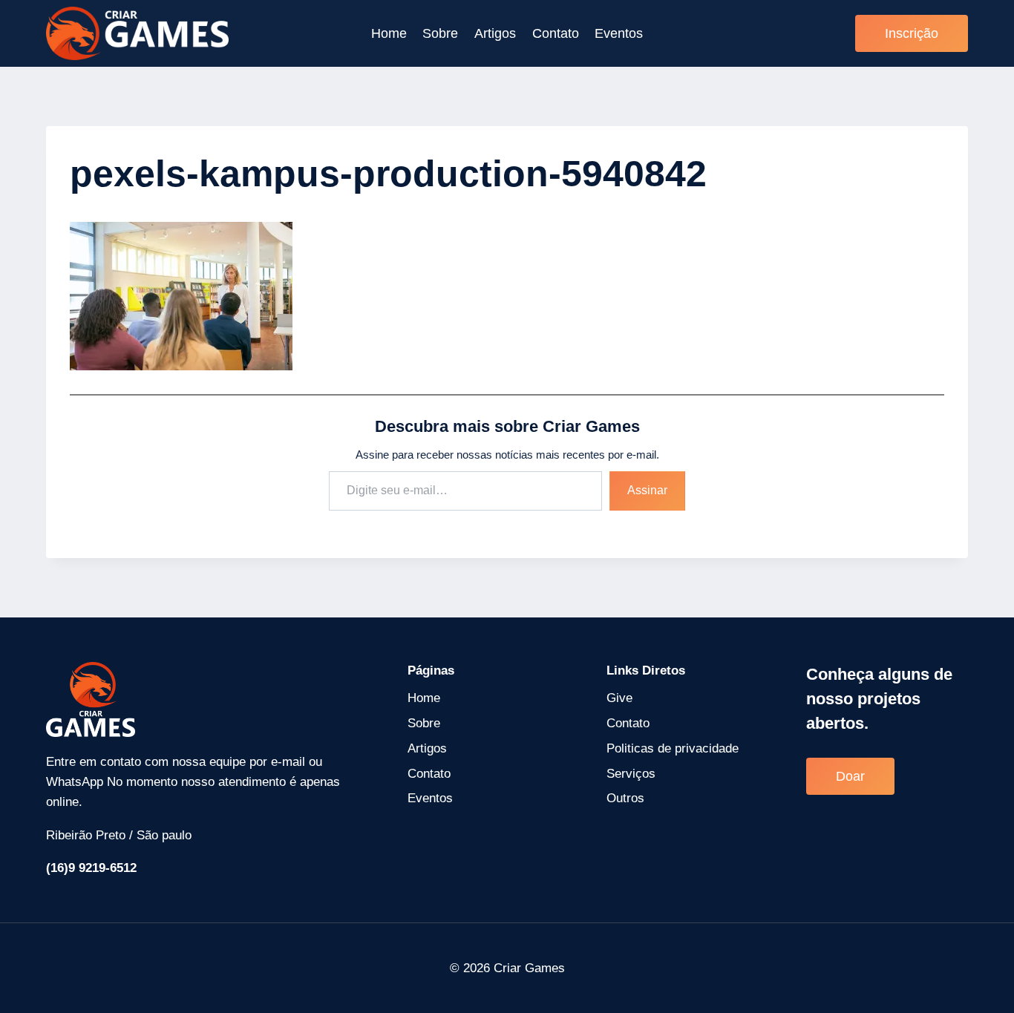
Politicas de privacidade (672, 748)
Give (619, 698)
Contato (555, 33)
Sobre (440, 33)
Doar (850, 776)
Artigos (495, 33)
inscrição (911, 33)
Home (389, 33)
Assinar (647, 490)
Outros (625, 798)
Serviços (630, 774)
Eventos (619, 33)
